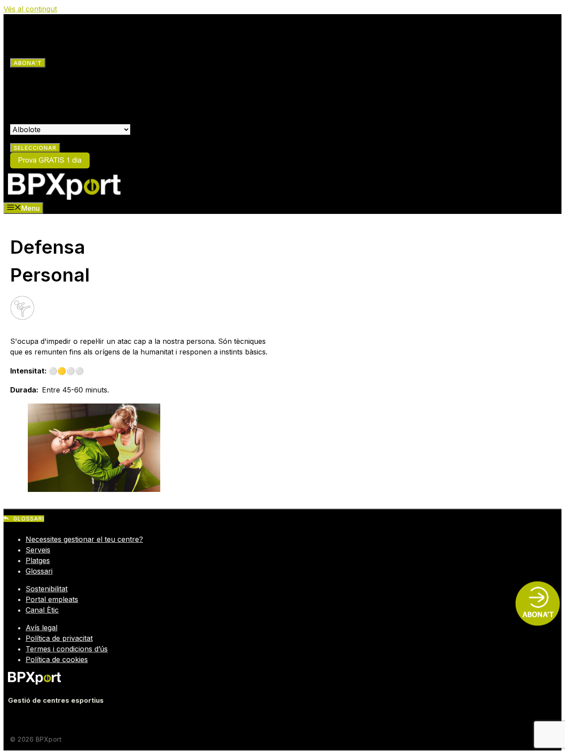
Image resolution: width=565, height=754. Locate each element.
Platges (38, 560)
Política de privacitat (59, 638)
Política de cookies (57, 659)
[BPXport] (64, 197)
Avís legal (41, 627)
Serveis (38, 549)
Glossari (39, 571)
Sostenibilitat (47, 588)
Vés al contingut (30, 8)
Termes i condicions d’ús (67, 648)
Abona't (28, 63)
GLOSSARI (28, 518)
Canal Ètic (42, 609)
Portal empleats (52, 599)
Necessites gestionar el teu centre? (84, 539)
